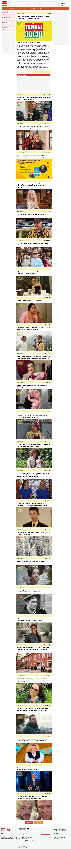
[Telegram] (25, 829)
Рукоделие (48, 8)
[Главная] (3, 829)
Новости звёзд (22, 94)
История (35, 8)
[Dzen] (28, 829)
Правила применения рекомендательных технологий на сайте (61, 833)
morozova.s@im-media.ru (45, 834)
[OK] (22, 829)
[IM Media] (8, 829)
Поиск (62, 5)
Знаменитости (21, 8)
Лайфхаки (5, 8)
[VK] (20, 829)
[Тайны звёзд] (17, 13)
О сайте (62, 2)
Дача (55, 8)
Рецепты (12, 8)
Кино (29, 8)
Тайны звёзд (4, 3)
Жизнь (41, 8)
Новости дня (22, 152)
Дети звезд (21, 13)
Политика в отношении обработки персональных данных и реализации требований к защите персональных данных (60, 830)
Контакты (63, 3)
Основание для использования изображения (59, 838)
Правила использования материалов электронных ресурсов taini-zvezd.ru (60, 835)
